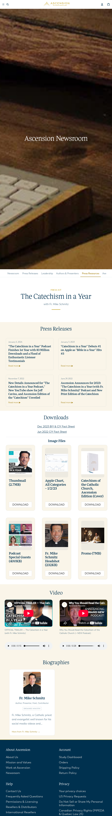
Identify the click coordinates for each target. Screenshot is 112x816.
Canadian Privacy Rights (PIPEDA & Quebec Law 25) (81, 812)
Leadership (47, 273)
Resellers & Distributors (21, 807)
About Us (12, 757)
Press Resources (90, 273)
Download (20, 504)
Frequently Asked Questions (24, 796)
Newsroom (13, 273)
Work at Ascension (18, 767)
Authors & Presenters (67, 273)
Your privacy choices (72, 791)
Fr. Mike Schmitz (32, 698)
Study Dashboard (70, 757)
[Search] (7, 4)
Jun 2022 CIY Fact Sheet (52, 431)
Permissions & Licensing (22, 801)
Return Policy (68, 773)
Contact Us (13, 791)
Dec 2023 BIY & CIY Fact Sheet (56, 426)
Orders (63, 762)
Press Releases (30, 273)
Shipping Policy (69, 767)
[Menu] (3, 4)
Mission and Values (18, 762)
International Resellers (21, 812)
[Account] (102, 4)
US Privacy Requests (72, 796)
